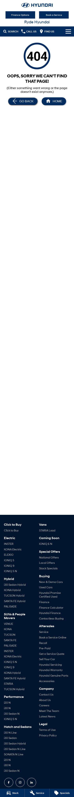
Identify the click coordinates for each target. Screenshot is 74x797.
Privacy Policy (48, 735)
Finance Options (20, 14)
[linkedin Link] (31, 782)
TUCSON (9, 634)
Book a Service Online (52, 637)
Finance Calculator (51, 607)
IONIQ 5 (9, 560)
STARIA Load (47, 530)
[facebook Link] (8, 782)
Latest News (47, 716)
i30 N (7, 708)
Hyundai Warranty (51, 670)
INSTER (8, 543)
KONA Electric (13, 549)
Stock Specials (48, 568)
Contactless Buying (51, 618)
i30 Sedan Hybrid (15, 584)
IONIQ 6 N (45, 543)
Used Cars (45, 587)
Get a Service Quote (51, 653)
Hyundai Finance (50, 613)
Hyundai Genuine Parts (53, 675)
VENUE (8, 623)
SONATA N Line (13, 754)
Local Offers (47, 562)
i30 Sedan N (12, 713)
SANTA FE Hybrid (14, 601)
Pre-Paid (45, 648)
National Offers (49, 557)
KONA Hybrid (12, 590)
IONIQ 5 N (10, 571)
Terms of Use (47, 729)
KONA (8, 629)
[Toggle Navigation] (68, 31)
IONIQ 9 (9, 565)
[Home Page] (37, 5)
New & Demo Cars (51, 582)
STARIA (8, 683)
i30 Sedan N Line (14, 749)
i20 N (7, 702)
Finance (44, 602)
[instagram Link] (20, 782)
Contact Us (46, 694)
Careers (44, 705)
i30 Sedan (10, 738)
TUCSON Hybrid (14, 595)
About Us (45, 700)
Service (43, 631)
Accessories (46, 681)
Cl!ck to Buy (11, 530)
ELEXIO (8, 554)
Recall (43, 643)
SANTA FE (10, 640)
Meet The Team (49, 710)
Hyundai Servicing (50, 664)
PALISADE (10, 606)
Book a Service (54, 14)
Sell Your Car (47, 659)
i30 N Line (10, 732)
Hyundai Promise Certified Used (50, 594)
